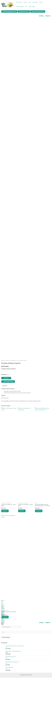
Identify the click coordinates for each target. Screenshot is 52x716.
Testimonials (35, 2)
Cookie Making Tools (13, 360)
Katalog (25, 2)
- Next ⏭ (47, 16)
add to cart (6, 378)
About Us (41, 2)
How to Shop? (19, 2)
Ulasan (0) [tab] (4, 385)
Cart (26, 6)
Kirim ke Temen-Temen (9, 381)
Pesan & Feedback (20, 6)
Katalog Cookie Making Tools (38, 11)
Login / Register (32, 6)
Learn (29, 2)
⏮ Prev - (42, 16)
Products (7, 360)
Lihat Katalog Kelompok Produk (9, 11)
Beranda (2, 360)
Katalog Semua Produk (24, 11)
